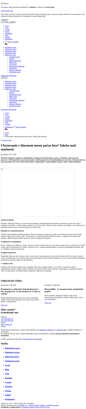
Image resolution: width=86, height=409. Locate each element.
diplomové (50, 330)
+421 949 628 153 (7, 319)
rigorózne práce (62, 330)
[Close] (2, 2)
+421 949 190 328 (7, 321)
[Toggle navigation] (12, 22)
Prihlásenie (8, 39)
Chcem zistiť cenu (7, 11)
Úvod (7, 133)
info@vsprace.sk (6, 324)
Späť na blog (7, 140)
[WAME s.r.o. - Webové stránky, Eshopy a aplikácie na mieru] (38, 405)
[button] (10, 55)
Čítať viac (4, 305)
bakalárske (42, 330)
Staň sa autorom (12, 42)
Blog (6, 135)
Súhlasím (4, 20)
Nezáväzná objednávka (8, 75)
